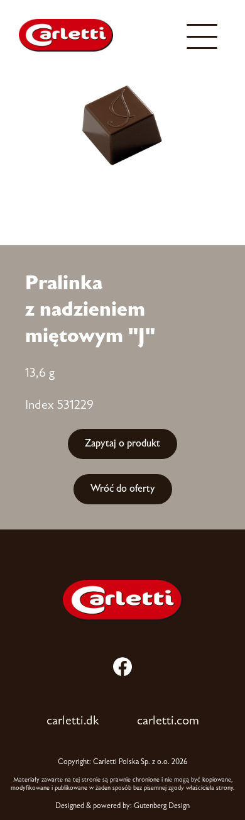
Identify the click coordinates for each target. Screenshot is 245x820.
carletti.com (168, 720)
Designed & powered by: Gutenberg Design (122, 806)
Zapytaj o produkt (122, 443)
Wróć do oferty (122, 489)
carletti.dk (72, 720)
